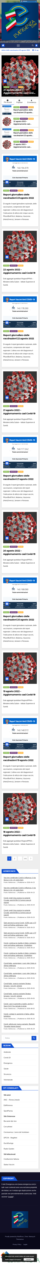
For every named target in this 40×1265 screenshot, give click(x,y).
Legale (10, 1197)
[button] (33, 45)
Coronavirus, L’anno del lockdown (16, 1132)
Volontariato (8, 1080)
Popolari (19, 102)
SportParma (8, 1111)
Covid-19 (6, 87)
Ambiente (7, 1052)
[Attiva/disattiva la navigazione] (18, 45)
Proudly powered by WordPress (14, 1236)
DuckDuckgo (8, 1143)
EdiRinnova (8, 1105)
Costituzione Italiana (11, 1159)
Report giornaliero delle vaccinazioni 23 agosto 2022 (23, 112)
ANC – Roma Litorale (12, 1100)
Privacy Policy (17, 1244)
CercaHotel (8, 1127)
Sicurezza (7, 1074)
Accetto (28, 1259)
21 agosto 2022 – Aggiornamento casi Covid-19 (19, 92)
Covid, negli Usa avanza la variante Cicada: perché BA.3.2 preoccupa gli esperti (17, 900)
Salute (21, 87)
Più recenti (8, 102)
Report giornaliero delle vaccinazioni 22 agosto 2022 (23, 135)
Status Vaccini (9, 1164)
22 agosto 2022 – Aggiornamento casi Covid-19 (21, 124)
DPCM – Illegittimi (10, 1138)
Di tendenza (31, 102)
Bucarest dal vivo (10, 1121)
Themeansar (19, 1239)
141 (25, 859)
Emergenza (14, 87)
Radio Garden (9, 1149)
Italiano (24, 1)
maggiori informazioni (15, 1259)
